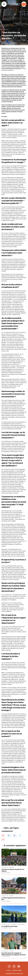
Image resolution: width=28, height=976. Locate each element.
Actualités (4, 29)
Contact (8, 970)
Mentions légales (17, 970)
